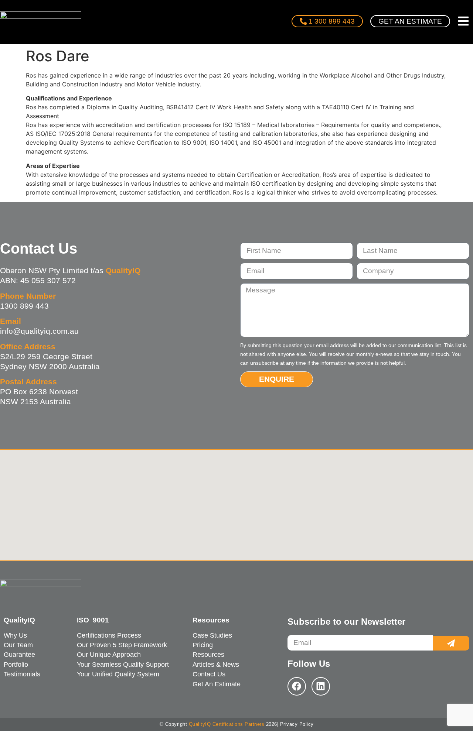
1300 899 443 (24, 306)
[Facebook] (296, 686)
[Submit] (451, 643)
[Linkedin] (321, 686)
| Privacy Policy (295, 724)
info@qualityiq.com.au (39, 331)
